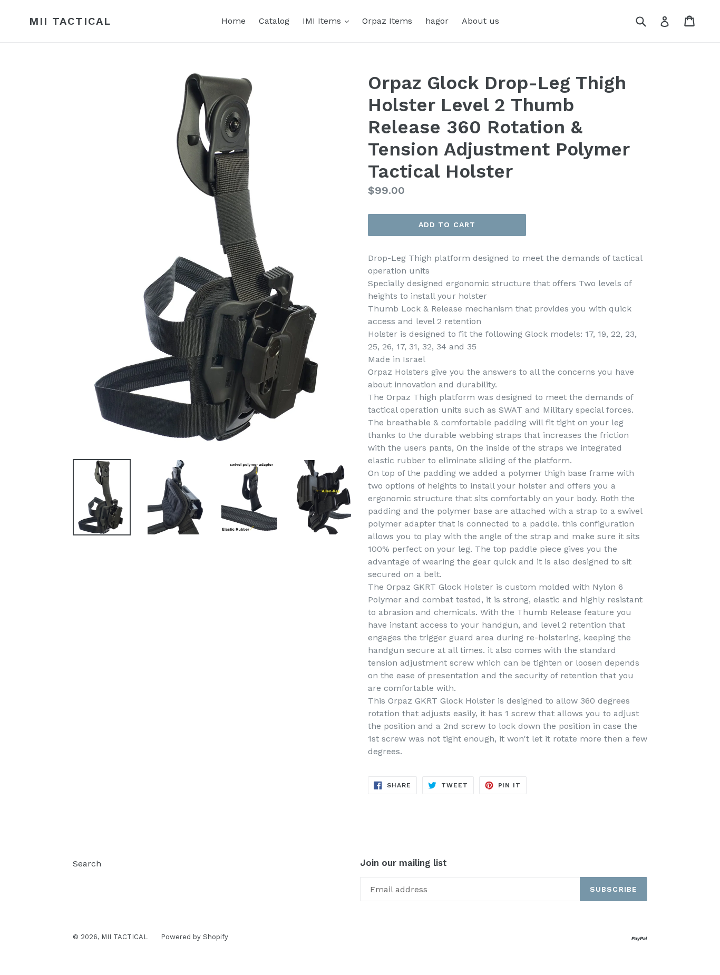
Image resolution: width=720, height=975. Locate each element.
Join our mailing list (403, 862)
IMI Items (328, 20)
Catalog (274, 21)
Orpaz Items (387, 21)
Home (233, 21)
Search (87, 864)
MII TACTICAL (70, 21)
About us (480, 21)
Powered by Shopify (194, 937)
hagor (437, 21)
